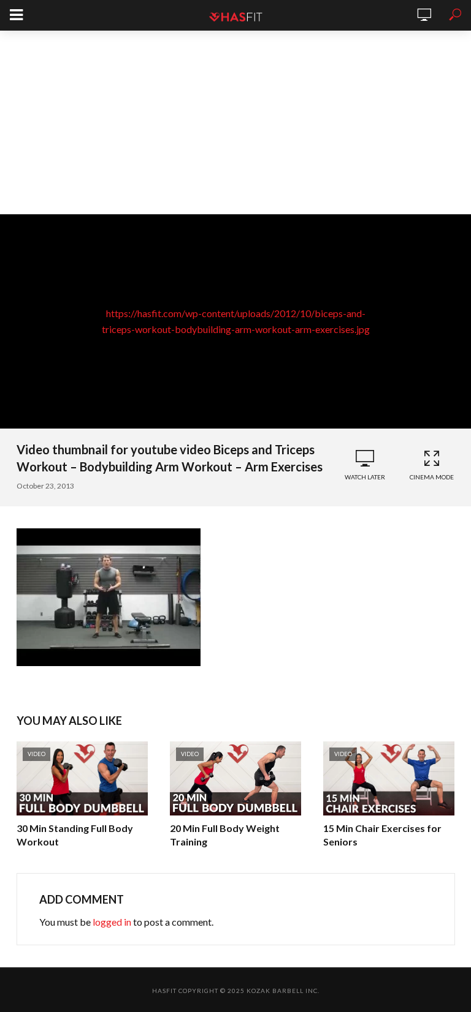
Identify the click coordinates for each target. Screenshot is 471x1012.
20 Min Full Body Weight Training (225, 834)
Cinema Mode (432, 477)
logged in (112, 922)
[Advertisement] (235, 122)
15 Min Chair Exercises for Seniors (382, 834)
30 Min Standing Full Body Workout (75, 834)
